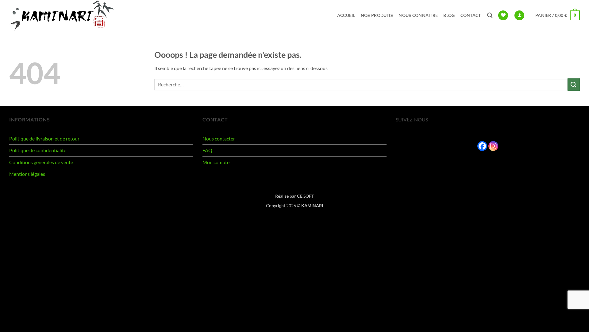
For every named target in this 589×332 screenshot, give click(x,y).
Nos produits (377, 15)
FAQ (207, 150)
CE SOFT (305, 196)
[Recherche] (489, 15)
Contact (470, 15)
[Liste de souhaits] (503, 15)
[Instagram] (493, 146)
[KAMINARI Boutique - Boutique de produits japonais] (66, 15)
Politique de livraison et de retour (44, 138)
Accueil (346, 15)
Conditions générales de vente (41, 162)
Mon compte (215, 162)
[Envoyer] (574, 84)
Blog (449, 15)
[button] (519, 15)
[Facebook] (482, 146)
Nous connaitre (418, 15)
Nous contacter (218, 138)
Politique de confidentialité (37, 150)
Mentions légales (27, 174)
